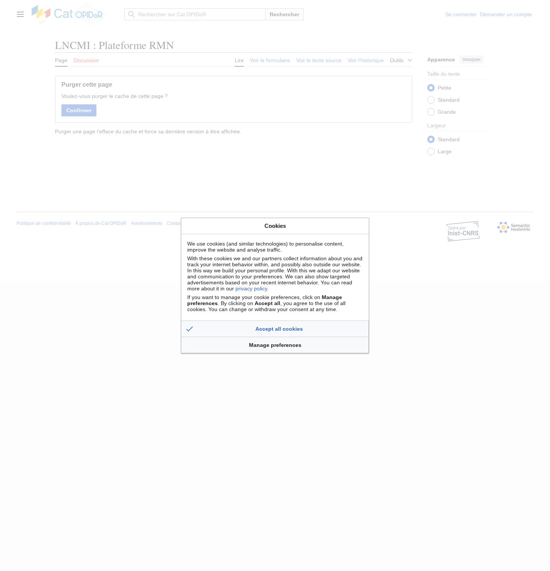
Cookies (275, 226)
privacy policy (251, 289)
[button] (275, 329)
